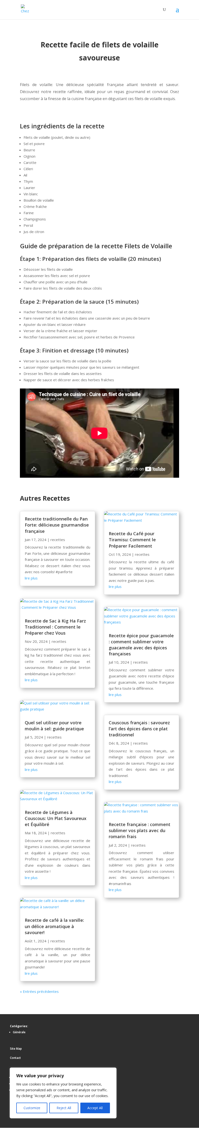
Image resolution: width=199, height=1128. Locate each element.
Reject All (64, 1108)
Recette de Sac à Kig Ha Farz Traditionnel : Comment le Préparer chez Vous (55, 627)
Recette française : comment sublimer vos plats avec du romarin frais (139, 830)
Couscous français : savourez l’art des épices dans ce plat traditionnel (139, 729)
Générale (19, 1032)
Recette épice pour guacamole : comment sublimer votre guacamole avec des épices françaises (141, 645)
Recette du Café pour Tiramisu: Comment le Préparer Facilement (132, 540)
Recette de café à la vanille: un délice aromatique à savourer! (54, 926)
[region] (63, 1093)
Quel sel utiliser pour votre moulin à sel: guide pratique (54, 726)
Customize (32, 1108)
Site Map (16, 1049)
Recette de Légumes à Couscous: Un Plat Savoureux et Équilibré (55, 818)
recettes (57, 539)
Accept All (95, 1108)
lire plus (31, 578)
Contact (15, 1058)
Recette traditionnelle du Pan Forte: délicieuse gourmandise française (57, 525)
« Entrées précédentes (39, 991)
